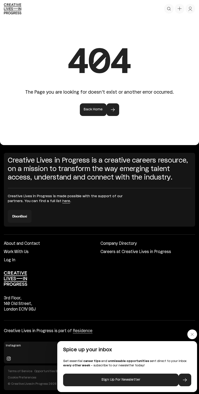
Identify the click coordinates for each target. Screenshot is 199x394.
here (66, 201)
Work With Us (16, 252)
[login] (190, 9)
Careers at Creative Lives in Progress (135, 252)
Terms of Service (20, 371)
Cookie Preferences (22, 377)
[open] (169, 9)
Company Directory (118, 244)
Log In (9, 260)
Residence (82, 331)
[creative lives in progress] (12, 8)
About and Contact (22, 244)
